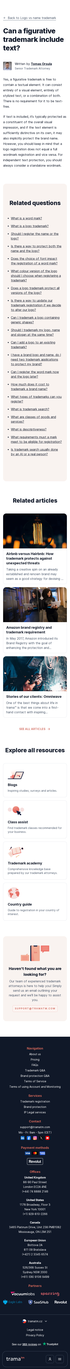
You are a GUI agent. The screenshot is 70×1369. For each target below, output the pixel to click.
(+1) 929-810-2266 (35, 1214)
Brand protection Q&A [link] (35, 1075)
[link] (35, 548)
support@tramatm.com (35, 1127)
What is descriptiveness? (28, 429)
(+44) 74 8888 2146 (35, 1191)
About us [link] (35, 1054)
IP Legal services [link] (35, 1112)
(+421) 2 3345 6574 (35, 1254)
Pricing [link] (35, 1059)
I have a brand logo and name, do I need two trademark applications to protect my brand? (36, 359)
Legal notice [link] (35, 1329)
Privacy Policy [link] (35, 1335)
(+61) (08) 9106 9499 (35, 1276)
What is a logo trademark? (30, 226)
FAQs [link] (35, 1065)
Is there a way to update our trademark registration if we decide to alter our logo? (36, 305)
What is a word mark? (26, 218)
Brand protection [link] (35, 1106)
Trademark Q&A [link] (35, 1070)
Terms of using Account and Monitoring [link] (35, 1086)
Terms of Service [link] (35, 1081)
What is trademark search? (30, 409)
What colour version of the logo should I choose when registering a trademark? (36, 275)
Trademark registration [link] (35, 1101)
